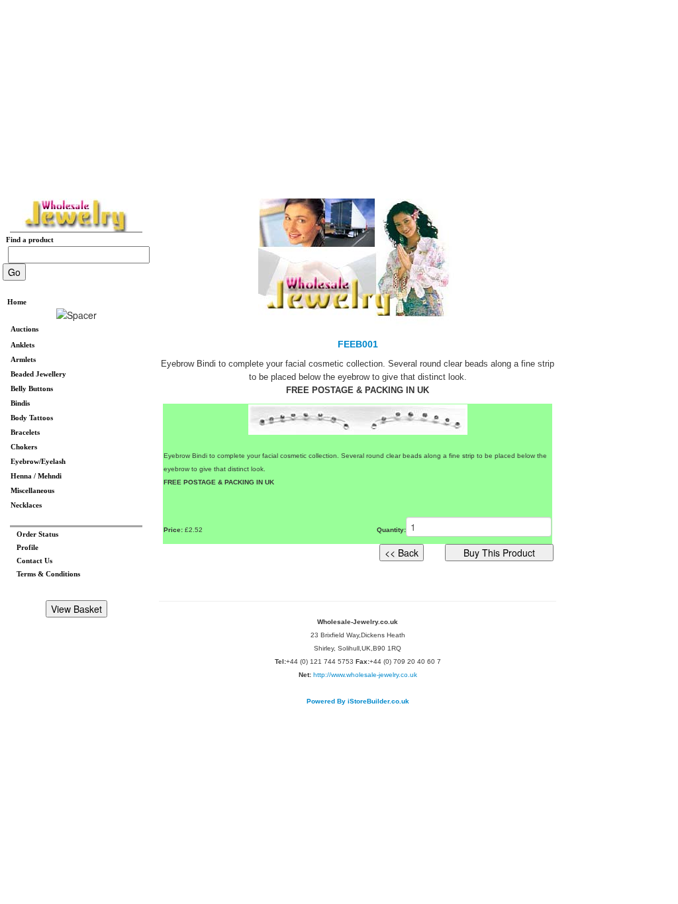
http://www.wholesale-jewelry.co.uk (365, 674)
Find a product (27, 240)
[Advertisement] (339, 92)
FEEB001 (358, 344)
